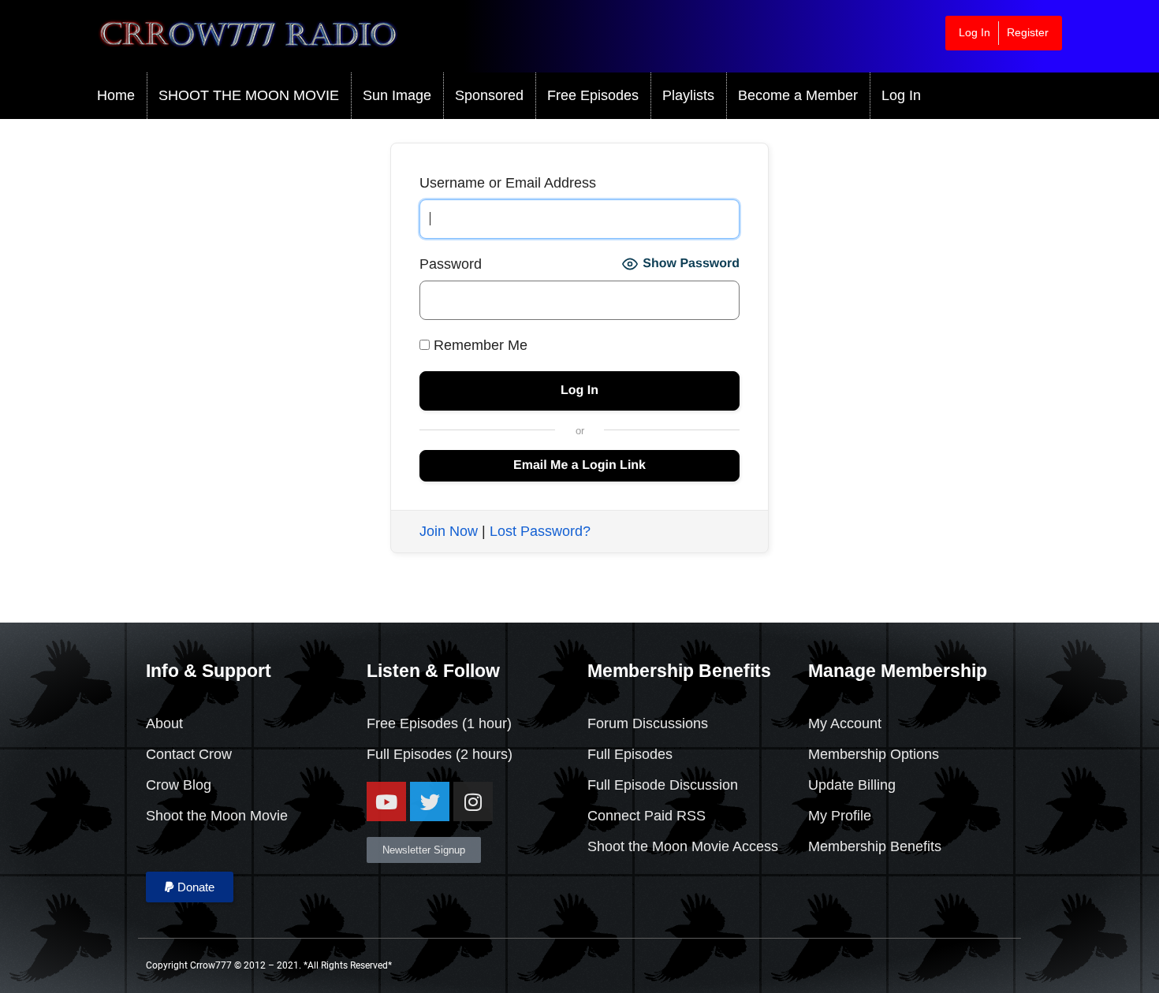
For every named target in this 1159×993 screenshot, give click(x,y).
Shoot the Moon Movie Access (682, 846)
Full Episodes (409, 754)
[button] (189, 887)
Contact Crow (189, 754)
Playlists (688, 95)
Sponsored (489, 95)
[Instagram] (473, 801)
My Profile (839, 816)
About (164, 723)
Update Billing (852, 785)
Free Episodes (593, 95)
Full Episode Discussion (662, 785)
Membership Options (873, 754)
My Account (844, 723)
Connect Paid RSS (646, 816)
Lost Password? (540, 531)
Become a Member (798, 95)
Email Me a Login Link (579, 465)
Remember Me (478, 345)
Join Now (448, 531)
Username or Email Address (507, 183)
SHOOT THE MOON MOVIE (248, 95)
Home (116, 95)
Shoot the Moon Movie (217, 816)
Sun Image (397, 95)
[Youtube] (386, 801)
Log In (974, 32)
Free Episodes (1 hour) (439, 723)
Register (1028, 32)
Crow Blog (178, 785)
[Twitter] (429, 801)
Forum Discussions (647, 723)
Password (450, 264)
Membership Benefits (874, 846)
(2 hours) (482, 754)
